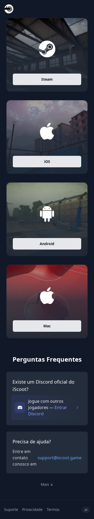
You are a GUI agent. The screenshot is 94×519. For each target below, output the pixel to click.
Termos (53, 509)
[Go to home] (9, 9)
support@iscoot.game (59, 458)
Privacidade (32, 509)
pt (86, 509)
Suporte (11, 509)
